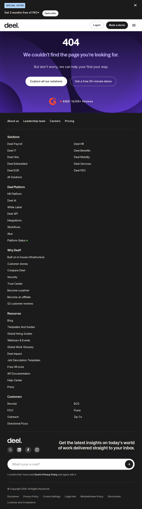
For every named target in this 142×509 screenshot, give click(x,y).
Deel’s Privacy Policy (46, 474)
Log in (96, 25)
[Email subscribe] (129, 464)
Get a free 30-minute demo (93, 81)
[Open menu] (134, 25)
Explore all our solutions (46, 81)
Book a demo (117, 25)
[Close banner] (135, 5)
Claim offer (50, 13)
